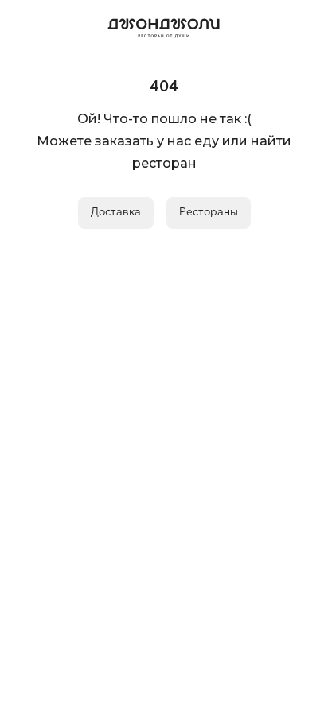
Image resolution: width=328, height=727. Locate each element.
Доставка (116, 212)
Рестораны (208, 212)
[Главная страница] (164, 25)
